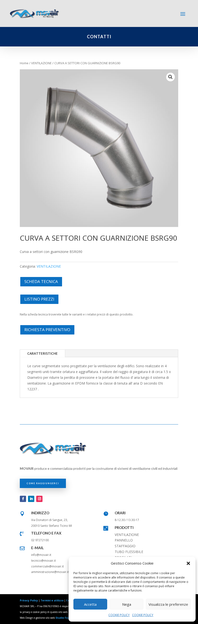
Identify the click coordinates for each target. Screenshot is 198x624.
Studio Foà (63, 617)
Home (24, 63)
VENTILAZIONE (41, 63)
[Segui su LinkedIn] (31, 499)
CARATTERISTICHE (42, 353)
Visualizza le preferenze (168, 604)
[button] (188, 563)
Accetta (90, 604)
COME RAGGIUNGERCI (43, 483)
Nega (126, 604)
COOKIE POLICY (119, 615)
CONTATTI (99, 36)
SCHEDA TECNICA (41, 281)
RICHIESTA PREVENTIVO (47, 329)
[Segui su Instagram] (39, 499)
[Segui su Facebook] (23, 499)
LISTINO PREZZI (39, 299)
